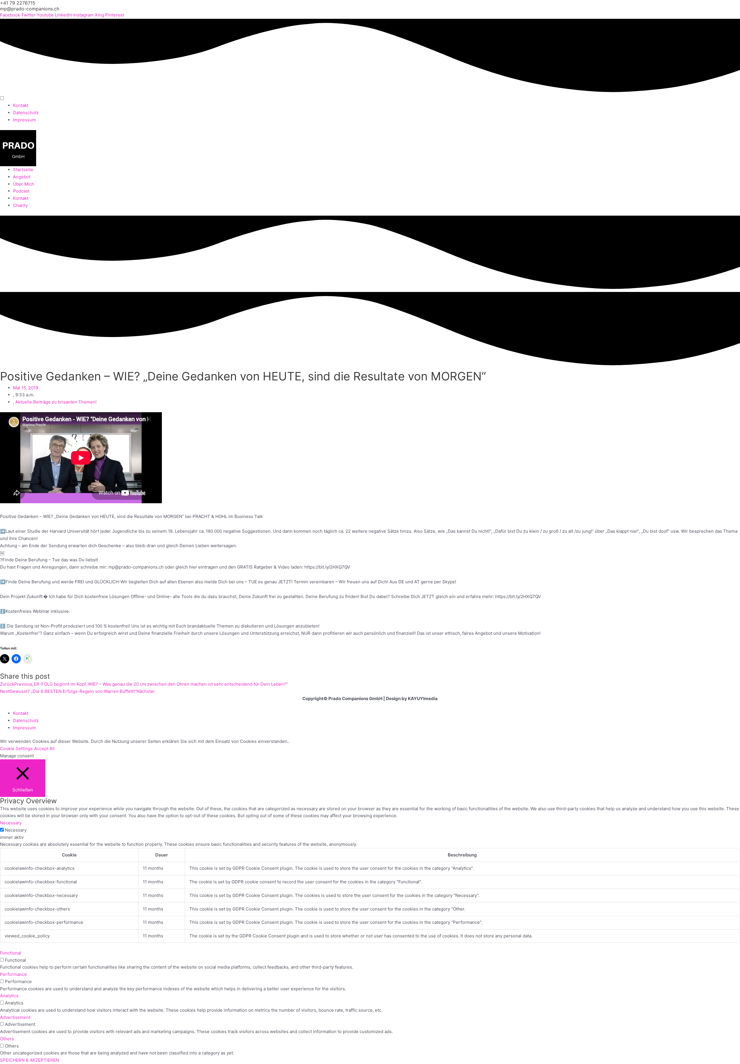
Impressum (24, 120)
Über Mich (23, 184)
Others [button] (7, 1038)
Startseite (23, 169)
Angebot (21, 177)
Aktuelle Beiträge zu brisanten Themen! (56, 402)
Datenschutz (26, 112)
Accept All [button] (44, 748)
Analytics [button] (9, 995)
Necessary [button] (11, 823)
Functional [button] (10, 953)
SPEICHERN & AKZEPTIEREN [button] (29, 1060)
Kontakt (20, 105)
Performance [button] (13, 974)
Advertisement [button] (15, 1017)
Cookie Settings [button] (16, 748)
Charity (20, 205)
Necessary (16, 830)
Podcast (21, 191)
